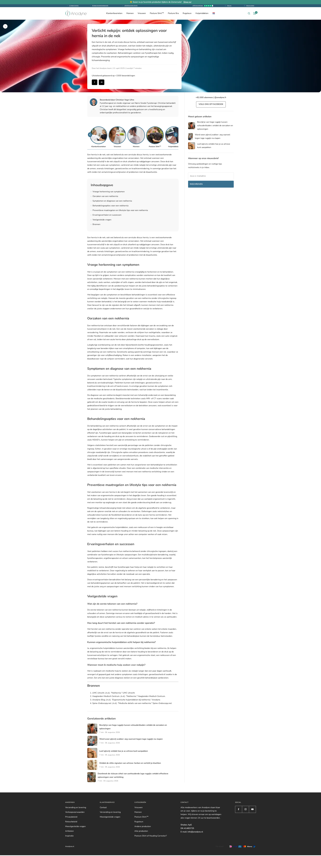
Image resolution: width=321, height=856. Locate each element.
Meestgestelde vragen (75, 826)
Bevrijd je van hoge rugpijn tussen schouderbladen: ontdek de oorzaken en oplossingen (215, 125)
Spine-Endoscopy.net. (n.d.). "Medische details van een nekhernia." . (132, 703)
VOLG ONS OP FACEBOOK (211, 104)
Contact (103, 807)
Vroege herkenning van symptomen (108, 191)
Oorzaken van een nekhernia (104, 196)
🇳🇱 (213, 13)
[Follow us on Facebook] (238, 809)
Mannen (130, 13)
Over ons (229, 5)
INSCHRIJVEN (196, 184)
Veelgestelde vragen (101, 219)
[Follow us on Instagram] (245, 809)
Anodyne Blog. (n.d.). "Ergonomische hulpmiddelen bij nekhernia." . (126, 699)
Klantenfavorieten (114, 13)
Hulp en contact (250, 5)
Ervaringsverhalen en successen (106, 215)
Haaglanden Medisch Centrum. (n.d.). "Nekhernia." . (129, 696)
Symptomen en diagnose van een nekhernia (111, 201)
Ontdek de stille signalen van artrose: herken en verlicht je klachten (130, 763)
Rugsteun (187, 13)
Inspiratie (69, 835)
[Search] (249, 13)
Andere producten (142, 826)
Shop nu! (187, 2)
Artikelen (69, 831)
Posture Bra (173, 13)
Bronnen (95, 224)
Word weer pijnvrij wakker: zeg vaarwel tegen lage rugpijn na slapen (131, 739)
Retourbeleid (71, 821)
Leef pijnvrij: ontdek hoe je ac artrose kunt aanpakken (123, 751)
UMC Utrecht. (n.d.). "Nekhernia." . (113, 692)
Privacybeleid (71, 816)
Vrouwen (142, 13)
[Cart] (254, 13)
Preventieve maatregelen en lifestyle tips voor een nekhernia (119, 210)
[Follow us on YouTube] (252, 809)
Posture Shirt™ (157, 13)
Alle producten (141, 831)
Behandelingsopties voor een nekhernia (109, 205)
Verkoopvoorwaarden (75, 812)
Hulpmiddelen (201, 13)
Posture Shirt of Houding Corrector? (150, 835)
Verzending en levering (75, 807)
